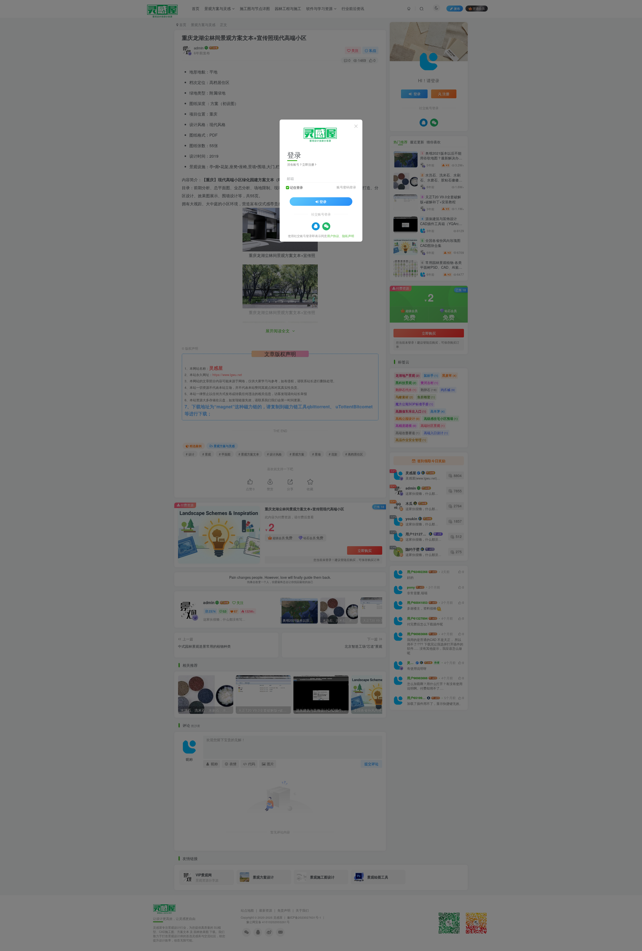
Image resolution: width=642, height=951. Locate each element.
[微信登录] (326, 226)
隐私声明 (348, 235)
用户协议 (333, 235)
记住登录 (296, 187)
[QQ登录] (316, 226)
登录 (323, 201)
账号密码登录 (346, 187)
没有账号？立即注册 (300, 164)
